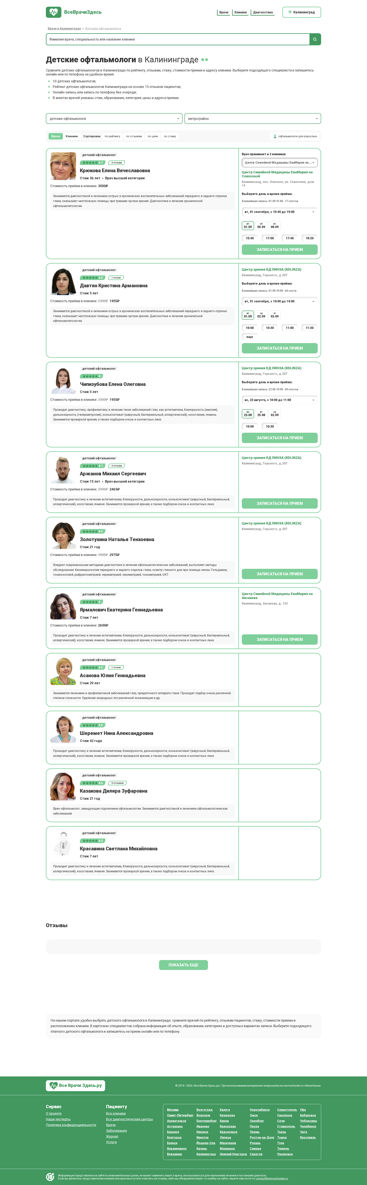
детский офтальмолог (99, 155)
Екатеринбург (206, 1121)
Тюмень (283, 1148)
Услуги (111, 1142)
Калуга (225, 1110)
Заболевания (116, 1130)
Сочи (281, 1121)
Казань (201, 1148)
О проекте (54, 1113)
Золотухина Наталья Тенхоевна (117, 539)
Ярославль (308, 1137)
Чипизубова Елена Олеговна (113, 384)
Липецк (225, 1137)
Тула (280, 1143)
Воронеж (203, 1115)
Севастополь (287, 1110)
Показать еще (183, 965)
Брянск (172, 1143)
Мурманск (227, 1148)
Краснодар (228, 1126)
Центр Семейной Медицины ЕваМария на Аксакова (277, 596)
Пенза (254, 1126)
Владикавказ (177, 1148)
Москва (173, 1110)
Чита (303, 1132)
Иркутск (202, 1137)
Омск (254, 1115)
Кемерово (227, 1115)
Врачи (223, 12)
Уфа (303, 1110)
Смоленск (284, 1115)
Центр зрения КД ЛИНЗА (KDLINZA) (271, 269)
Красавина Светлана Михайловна (119, 848)
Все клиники (116, 1113)
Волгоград (204, 1110)
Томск (282, 1137)
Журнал (112, 1136)
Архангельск (176, 1121)
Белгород (174, 1137)
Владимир (174, 1154)
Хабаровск (308, 1115)
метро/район (198, 119)
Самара (255, 1148)
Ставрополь (286, 1126)
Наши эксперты (58, 1119)
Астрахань (175, 1126)
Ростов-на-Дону (262, 1137)
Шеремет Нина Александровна (116, 733)
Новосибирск (260, 1110)
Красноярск (228, 1132)
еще (249, 337)
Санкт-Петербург (180, 1115)
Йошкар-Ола (205, 1143)
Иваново (202, 1126)
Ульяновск (285, 1154)
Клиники (241, 12)
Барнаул (173, 1132)
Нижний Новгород (233, 1154)
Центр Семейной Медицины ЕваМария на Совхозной (277, 174)
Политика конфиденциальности (71, 1125)
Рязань (255, 1143)
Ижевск (202, 1132)
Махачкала (228, 1143)
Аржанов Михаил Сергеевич (113, 473)
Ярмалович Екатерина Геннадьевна (121, 610)
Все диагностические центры (129, 1119)
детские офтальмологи (68, 119)
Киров (224, 1121)
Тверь (281, 1132)
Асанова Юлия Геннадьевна (112, 675)
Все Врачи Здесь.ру (80, 1085)
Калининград (206, 1154)
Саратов (256, 1154)
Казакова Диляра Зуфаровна (113, 791)
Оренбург (257, 1121)
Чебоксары (308, 1121)
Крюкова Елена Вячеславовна (115, 170)
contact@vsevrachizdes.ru (272, 1178)
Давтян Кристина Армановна (114, 285)
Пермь (255, 1132)
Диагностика (263, 12)
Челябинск (308, 1126)
